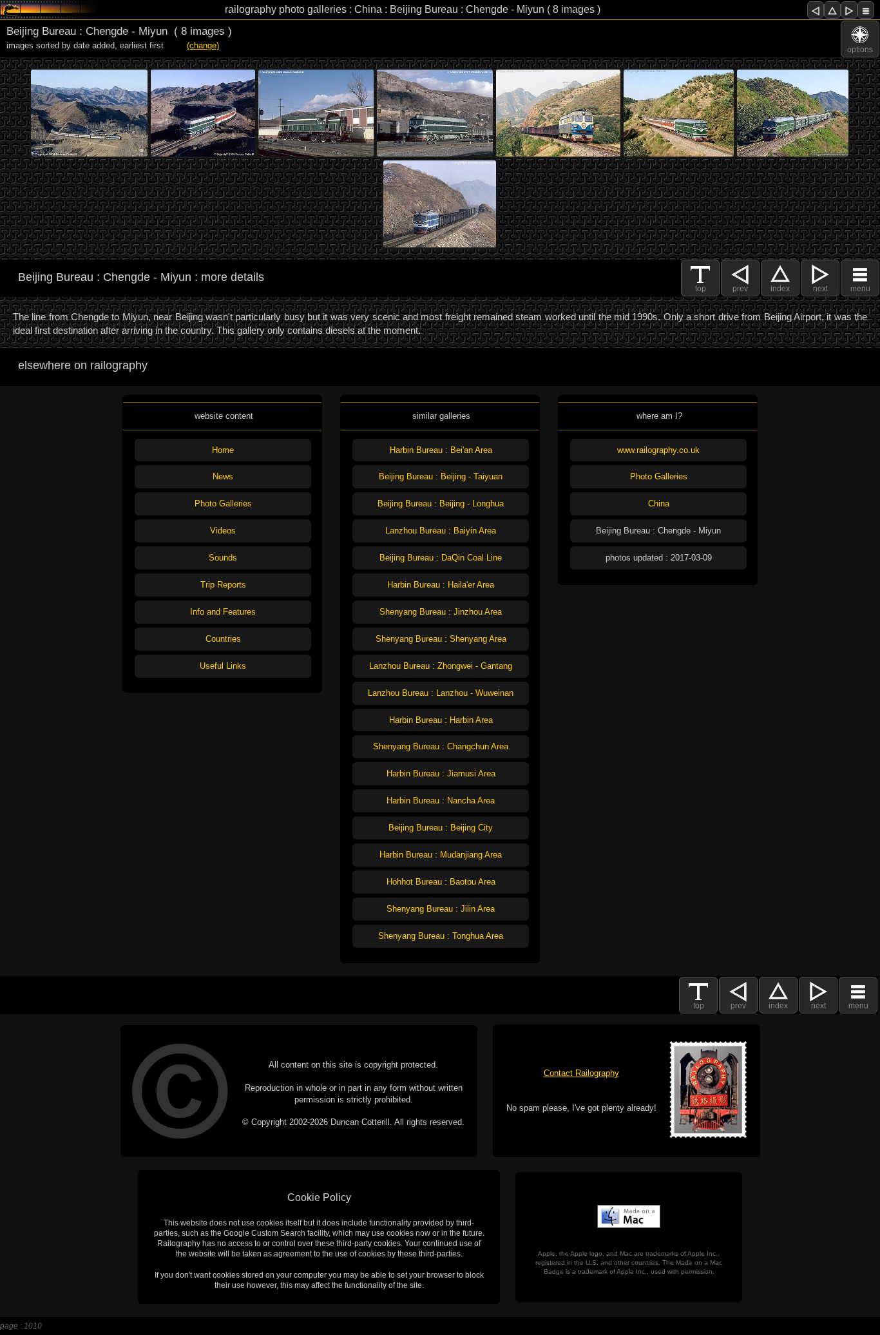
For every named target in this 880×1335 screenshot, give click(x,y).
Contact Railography (581, 1073)
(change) (203, 45)
